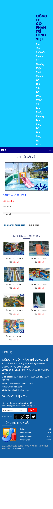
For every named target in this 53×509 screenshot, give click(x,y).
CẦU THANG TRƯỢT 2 (14, 337)
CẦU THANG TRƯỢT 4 (14, 311)
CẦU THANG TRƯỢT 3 (39, 311)
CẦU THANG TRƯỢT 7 (14, 285)
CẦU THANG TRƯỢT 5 (39, 285)
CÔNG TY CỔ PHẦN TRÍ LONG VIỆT (41, 27)
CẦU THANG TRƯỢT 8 (39, 259)
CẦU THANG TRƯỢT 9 (14, 259)
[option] (26, 176)
